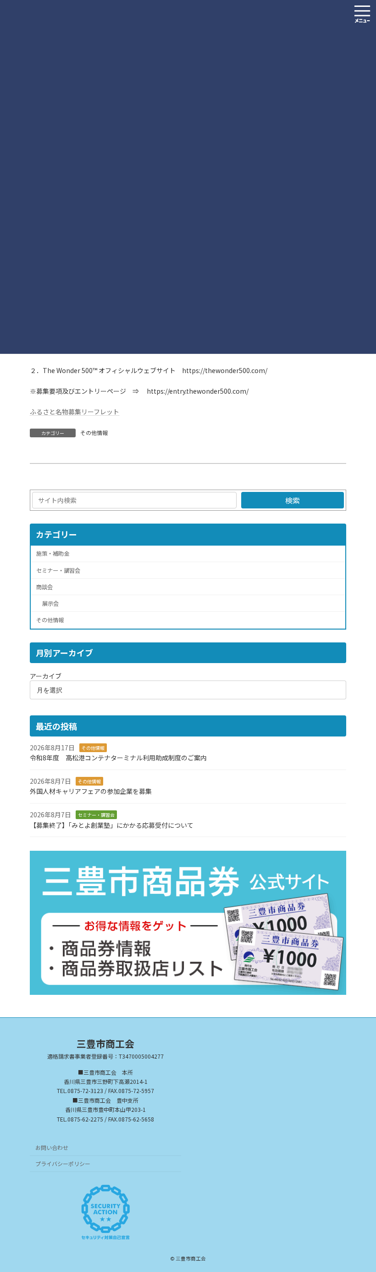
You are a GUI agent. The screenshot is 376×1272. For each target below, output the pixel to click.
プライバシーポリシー (62, 1163)
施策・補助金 (52, 554)
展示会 (50, 603)
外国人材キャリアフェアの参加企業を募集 (91, 791)
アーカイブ (45, 676)
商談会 (44, 587)
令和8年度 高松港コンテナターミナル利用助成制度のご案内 (118, 758)
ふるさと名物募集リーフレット (74, 411)
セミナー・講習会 (58, 570)
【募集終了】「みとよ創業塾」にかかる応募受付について (112, 825)
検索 (292, 500)
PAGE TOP (358, 1225)
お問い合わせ (51, 1147)
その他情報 (94, 432)
